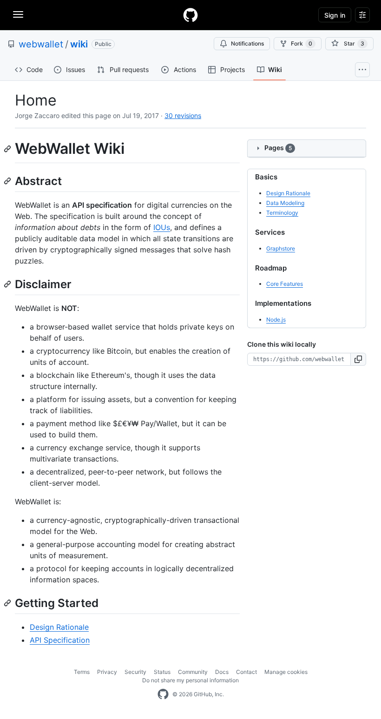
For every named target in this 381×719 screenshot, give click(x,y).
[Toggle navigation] (18, 14)
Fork (301, 43)
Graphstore (280, 248)
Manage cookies (286, 671)
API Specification (60, 640)
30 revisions (182, 115)
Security (135, 671)
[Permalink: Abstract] (8, 180)
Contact (246, 671)
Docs (222, 671)
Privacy (107, 671)
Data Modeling (285, 202)
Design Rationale (59, 627)
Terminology (282, 212)
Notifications (247, 43)
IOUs (161, 227)
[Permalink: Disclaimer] (8, 283)
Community (193, 671)
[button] (358, 359)
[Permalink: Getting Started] (8, 602)
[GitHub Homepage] (163, 694)
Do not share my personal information (190, 680)
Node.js (276, 319)
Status (162, 671)
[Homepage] (190, 14)
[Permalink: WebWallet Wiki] (8, 148)
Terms (82, 671)
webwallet (41, 44)
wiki (79, 44)
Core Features (284, 283)
